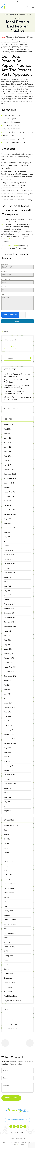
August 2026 (8, 424)
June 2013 (7, 712)
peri (5, 929)
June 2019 (7, 523)
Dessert (7, 843)
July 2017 (7, 582)
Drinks (6, 857)
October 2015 (9, 671)
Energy (6, 866)
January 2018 (9, 555)
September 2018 (10, 528)
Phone (3, 287)
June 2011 (7, 797)
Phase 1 (7, 938)
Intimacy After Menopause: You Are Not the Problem (17, 398)
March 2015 (8, 703)
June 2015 (7, 689)
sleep (6, 960)
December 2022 (10, 474)
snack (6, 965)
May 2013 (7, 716)
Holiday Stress (9, 884)
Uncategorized (9, 983)
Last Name (4, 271)
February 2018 (9, 550)
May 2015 (7, 694)
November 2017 (9, 564)
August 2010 (8, 811)
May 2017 (7, 591)
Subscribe (10, 346)
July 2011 (7, 793)
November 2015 (10, 667)
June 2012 (7, 752)
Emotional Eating (10, 861)
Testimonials (8, 974)
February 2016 (9, 653)
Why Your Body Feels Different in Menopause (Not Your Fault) (16, 392)
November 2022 (10, 478)
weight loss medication (12, 1000)
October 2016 (9, 622)
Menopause (8, 911)
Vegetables (8, 987)
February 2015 (9, 707)
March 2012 (8, 761)
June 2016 (7, 640)
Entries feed (10, 1020)
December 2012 (9, 739)
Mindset (7, 915)
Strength (7, 969)
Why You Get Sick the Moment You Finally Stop (17, 381)
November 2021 (10, 492)
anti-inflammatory (11, 825)
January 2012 (9, 770)
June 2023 (7, 456)
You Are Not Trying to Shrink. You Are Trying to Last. (17, 375)
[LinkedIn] (24, 1126)
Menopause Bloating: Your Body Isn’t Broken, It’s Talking (16, 387)
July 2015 (7, 685)
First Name (5, 264)
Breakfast (7, 834)
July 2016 (7, 636)
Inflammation (9, 893)
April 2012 (7, 757)
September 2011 (10, 784)
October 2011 (9, 779)
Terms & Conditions (20, 1142)
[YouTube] (21, 1126)
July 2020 (7, 501)
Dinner (6, 852)
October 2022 (9, 483)
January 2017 (9, 609)
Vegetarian (8, 992)
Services (13, 1144)
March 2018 (8, 546)
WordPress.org (11, 1029)
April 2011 (7, 806)
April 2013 (7, 721)
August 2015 (8, 680)
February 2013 (9, 730)
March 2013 (8, 725)
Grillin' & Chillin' (9, 875)
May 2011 (7, 802)
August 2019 (8, 519)
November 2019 (9, 510)
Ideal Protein (9, 888)
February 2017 (9, 604)
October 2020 (9, 496)
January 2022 (9, 487)
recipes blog (13, 245)
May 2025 (7, 447)
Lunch (6, 902)
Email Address (6, 279)
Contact (21, 1144)
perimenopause (10, 933)
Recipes (7, 942)
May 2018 (7, 537)
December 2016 (9, 613)
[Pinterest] (17, 1126)
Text (2, 294)
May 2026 (7, 438)
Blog (11, 14)
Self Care (7, 951)
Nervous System (10, 920)
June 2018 (7, 532)
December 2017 (9, 559)
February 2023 (9, 469)
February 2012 (9, 766)
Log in (8, 1015)
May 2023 (7, 460)
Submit (17, 321)
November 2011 (9, 775)
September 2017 (10, 573)
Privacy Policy (7, 1142)
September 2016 (10, 627)
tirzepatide (8, 978)
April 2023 (7, 465)
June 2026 (7, 433)
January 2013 (9, 734)
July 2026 (7, 429)
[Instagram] (14, 1126)
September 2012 (10, 743)
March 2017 (8, 600)
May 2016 (7, 644)
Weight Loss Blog (10, 996)
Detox (6, 848)
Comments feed (12, 1024)
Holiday (7, 879)
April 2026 (7, 442)
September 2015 (10, 676)
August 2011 (8, 788)
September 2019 (10, 514)
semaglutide (8, 956)
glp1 (5, 870)
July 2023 (7, 451)
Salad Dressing (9, 947)
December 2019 (9, 505)
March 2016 (8, 649)
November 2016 (9, 618)
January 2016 (9, 658)
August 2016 (8, 631)
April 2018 (7, 541)
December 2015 (9, 662)
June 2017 (7, 586)
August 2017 (8, 577)
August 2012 (8, 748)
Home (6, 14)
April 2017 (7, 595)
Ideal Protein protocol (13, 239)
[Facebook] (10, 1126)
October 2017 (9, 568)
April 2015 (7, 698)
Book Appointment (16, 1120)
